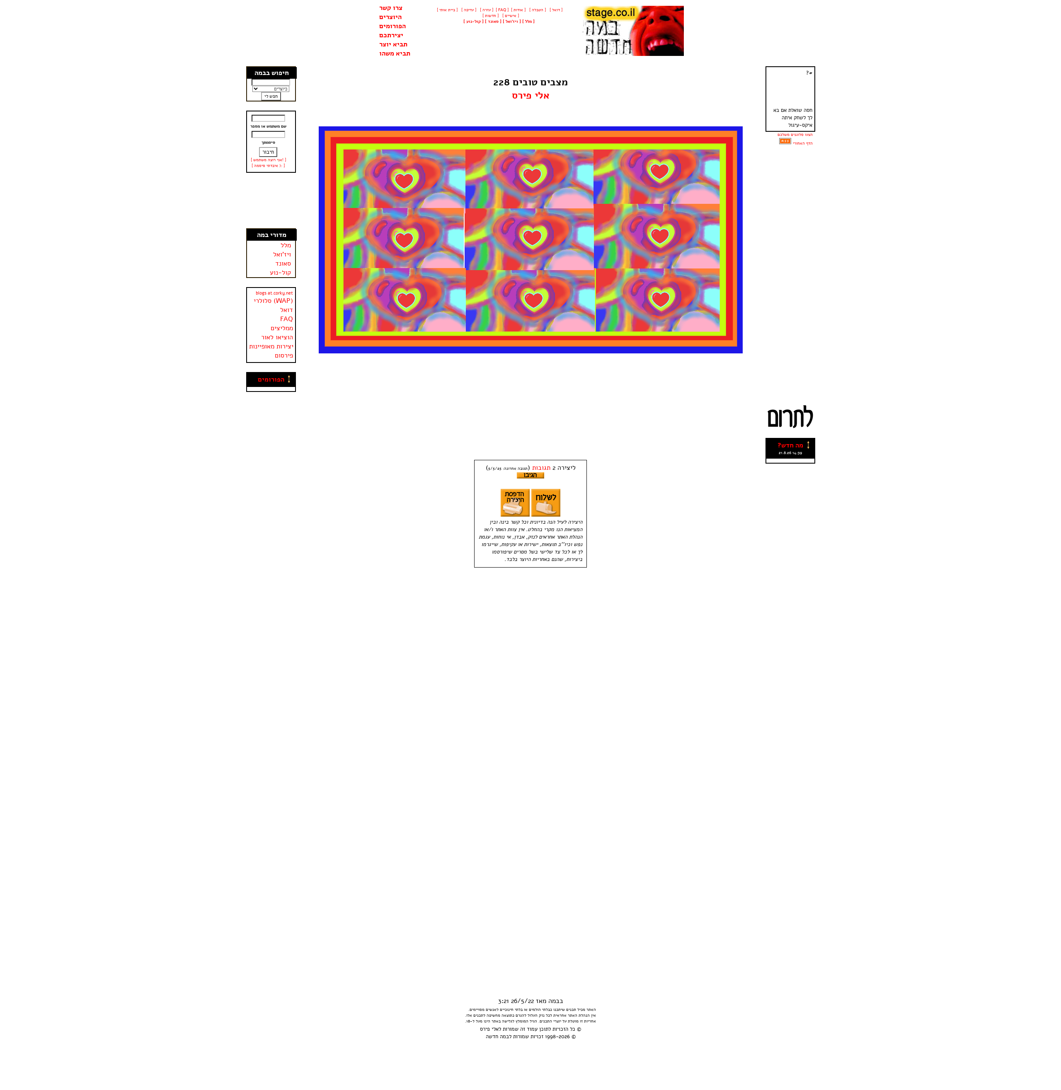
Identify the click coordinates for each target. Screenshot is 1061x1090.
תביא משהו (394, 53)
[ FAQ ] (502, 10)
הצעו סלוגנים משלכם (795, 135)
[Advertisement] (271, 200)
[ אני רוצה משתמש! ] (268, 160)
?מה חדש (790, 445)
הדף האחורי (803, 143)
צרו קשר (390, 7)
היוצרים (390, 17)
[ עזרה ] (486, 10)
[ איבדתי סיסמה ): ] (268, 166)
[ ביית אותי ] (447, 10)
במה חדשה (497, 1036)
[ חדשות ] (490, 16)
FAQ (286, 319)
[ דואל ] (555, 10)
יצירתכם (391, 35)
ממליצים (282, 328)
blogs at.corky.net (274, 293)
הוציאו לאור (277, 337)
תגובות (541, 467)
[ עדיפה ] (468, 10)
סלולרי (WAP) (273, 300)
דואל (286, 309)
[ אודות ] (518, 10)
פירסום (284, 355)
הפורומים (392, 26)
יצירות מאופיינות (271, 346)
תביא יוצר (393, 44)
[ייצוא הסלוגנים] (785, 143)
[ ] (473, 21)
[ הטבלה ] (537, 10)
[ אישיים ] (510, 16)
